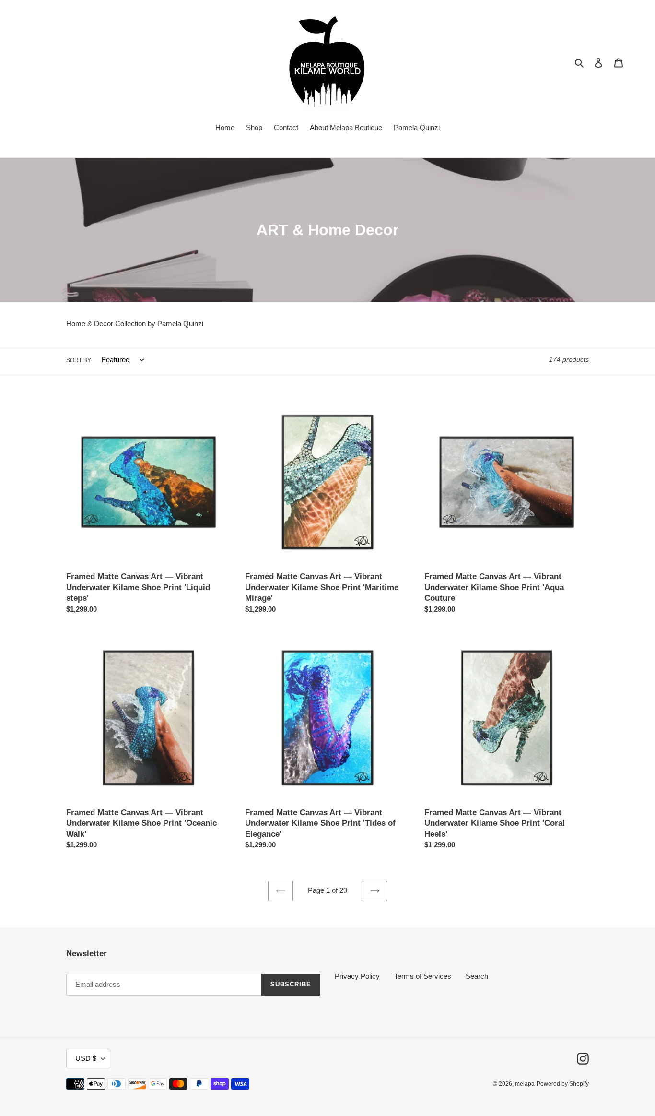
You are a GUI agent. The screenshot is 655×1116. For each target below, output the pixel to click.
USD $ (85, 1058)
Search (477, 976)
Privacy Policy (357, 976)
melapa (525, 1083)
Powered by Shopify (563, 1083)
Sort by (78, 360)
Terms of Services (422, 976)
